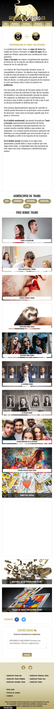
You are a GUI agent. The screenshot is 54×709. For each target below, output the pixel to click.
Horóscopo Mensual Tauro (39, 676)
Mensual (38, 23)
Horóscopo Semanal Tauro (15, 682)
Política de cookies (13, 693)
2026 (48, 23)
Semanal (26, 23)
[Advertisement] (27, 171)
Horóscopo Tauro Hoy (14, 676)
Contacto (9, 696)
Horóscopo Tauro (36, 682)
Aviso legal (10, 689)
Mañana (15, 23)
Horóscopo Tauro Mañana (15, 679)
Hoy (5, 23)
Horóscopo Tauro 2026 (37, 679)
